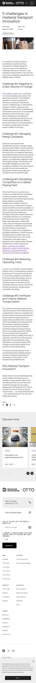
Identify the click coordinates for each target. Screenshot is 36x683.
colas (9, 94)
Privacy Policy (6, 657)
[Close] (33, 661)
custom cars (17, 94)
